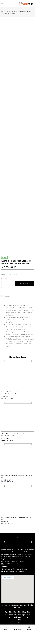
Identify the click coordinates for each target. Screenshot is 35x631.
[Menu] (2, 4)
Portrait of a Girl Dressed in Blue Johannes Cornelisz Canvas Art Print (14, 393)
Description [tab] (5, 296)
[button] (17, 537)
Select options (7, 398)
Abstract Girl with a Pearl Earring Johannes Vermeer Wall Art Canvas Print (17, 434)
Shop (8, 11)
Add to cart (25, 283)
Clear (5, 278)
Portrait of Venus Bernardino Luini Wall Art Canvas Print (16, 476)
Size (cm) (3, 274)
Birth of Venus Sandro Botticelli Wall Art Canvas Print (16, 518)
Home (3, 11)
